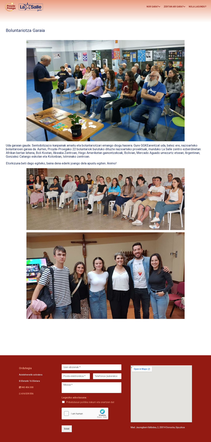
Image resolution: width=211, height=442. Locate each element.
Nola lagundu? (197, 6)
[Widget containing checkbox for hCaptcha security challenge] (85, 413)
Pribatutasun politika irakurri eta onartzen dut (90, 402)
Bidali (66, 429)
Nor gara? (152, 6)
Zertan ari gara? (174, 6)
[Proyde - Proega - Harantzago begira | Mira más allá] (24, 7)
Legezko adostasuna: (75, 397)
